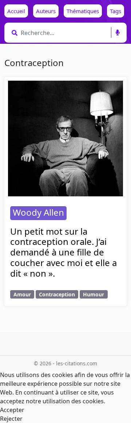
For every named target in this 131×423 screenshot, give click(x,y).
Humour (93, 294)
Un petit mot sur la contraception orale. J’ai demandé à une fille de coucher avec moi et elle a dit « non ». (63, 252)
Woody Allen (38, 212)
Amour (22, 294)
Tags (115, 11)
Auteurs (46, 11)
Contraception (57, 294)
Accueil (16, 11)
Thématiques (83, 11)
